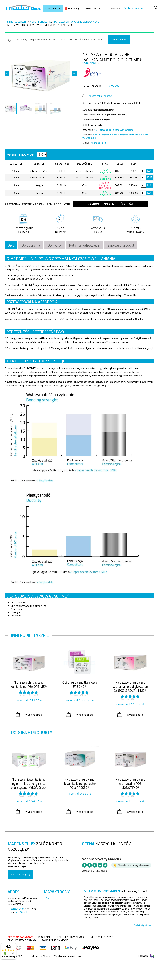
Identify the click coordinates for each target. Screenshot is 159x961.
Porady (99, 8)
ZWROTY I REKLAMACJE (55, 940)
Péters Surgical (98, 142)
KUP (149, 171)
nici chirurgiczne (102, 134)
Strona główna (17, 22)
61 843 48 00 (17, 909)
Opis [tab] (11, 245)
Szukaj (156, 8)
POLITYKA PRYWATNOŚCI (71, 937)
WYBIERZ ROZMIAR (21, 154)
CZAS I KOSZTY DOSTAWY (22, 940)
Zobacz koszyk (119, 39)
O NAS (47, 898)
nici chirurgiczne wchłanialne (128, 134)
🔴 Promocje (72, 8)
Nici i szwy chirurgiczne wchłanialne (76, 22)
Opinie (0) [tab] (55, 245)
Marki (87, 8)
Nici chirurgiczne (40, 22)
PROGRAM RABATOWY (20, 937)
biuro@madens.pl (24, 912)
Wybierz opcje (33, 714)
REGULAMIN (44, 937)
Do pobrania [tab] (31, 245)
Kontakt (116, 8)
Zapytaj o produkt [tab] (120, 245)
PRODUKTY (51, 8)
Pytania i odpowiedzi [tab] (84, 245)
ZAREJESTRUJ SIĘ (20, 874)
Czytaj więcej (89, 63)
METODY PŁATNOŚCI (102, 937)
